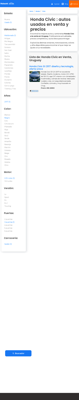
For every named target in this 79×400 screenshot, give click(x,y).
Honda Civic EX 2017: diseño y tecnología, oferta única (51, 67)
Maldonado (34, 91)
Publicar (75, 4)
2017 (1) (7, 102)
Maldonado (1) (10, 35)
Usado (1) (8, 22)
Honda (38, 11)
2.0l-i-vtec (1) (9, 178)
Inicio (31, 11)
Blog (66, 4)
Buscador (19, 353)
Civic (43, 11)
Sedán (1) (8, 244)
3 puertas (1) (9, 222)
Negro (7, 118)
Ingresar (57, 4)
